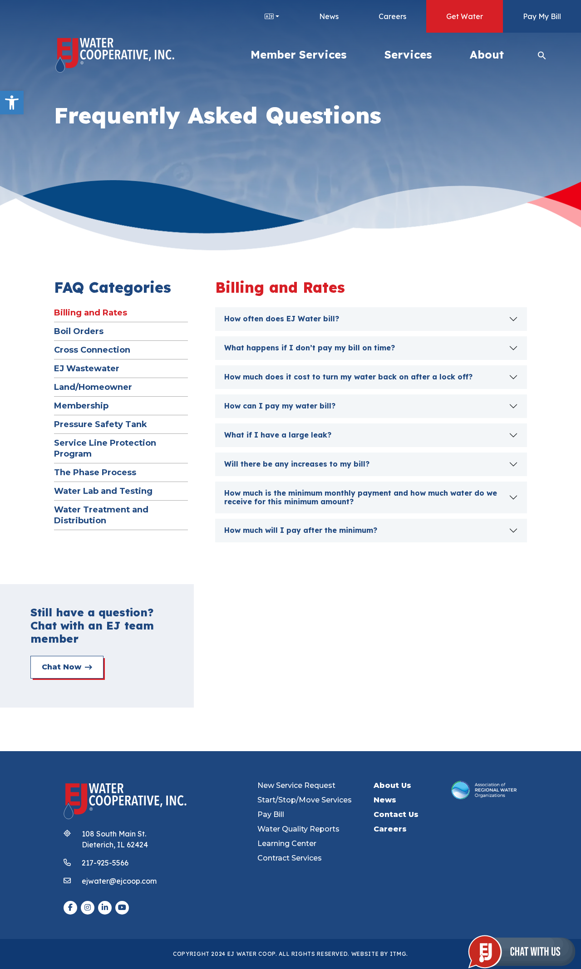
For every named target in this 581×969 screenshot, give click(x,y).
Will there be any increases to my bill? (296, 463)
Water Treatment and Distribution (101, 515)
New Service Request (296, 785)
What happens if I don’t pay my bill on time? (309, 347)
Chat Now (61, 667)
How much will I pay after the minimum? (300, 530)
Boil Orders (78, 331)
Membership (81, 405)
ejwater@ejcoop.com (119, 880)
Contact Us (396, 814)
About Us (392, 785)
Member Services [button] (298, 54)
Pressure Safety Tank (100, 424)
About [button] (487, 54)
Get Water (464, 16)
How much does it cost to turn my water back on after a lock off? (348, 376)
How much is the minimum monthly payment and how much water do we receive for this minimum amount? (360, 497)
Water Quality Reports (298, 829)
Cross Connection (92, 349)
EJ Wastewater (86, 368)
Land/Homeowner (93, 387)
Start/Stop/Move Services (304, 800)
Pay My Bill (542, 16)
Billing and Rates (90, 312)
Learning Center (286, 843)
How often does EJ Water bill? (281, 318)
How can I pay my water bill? (279, 405)
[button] (12, 102)
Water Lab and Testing (103, 491)
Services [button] (408, 54)
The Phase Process (95, 472)
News (329, 16)
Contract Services (289, 858)
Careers (392, 16)
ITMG (398, 953)
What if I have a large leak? (277, 434)
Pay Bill (270, 814)
